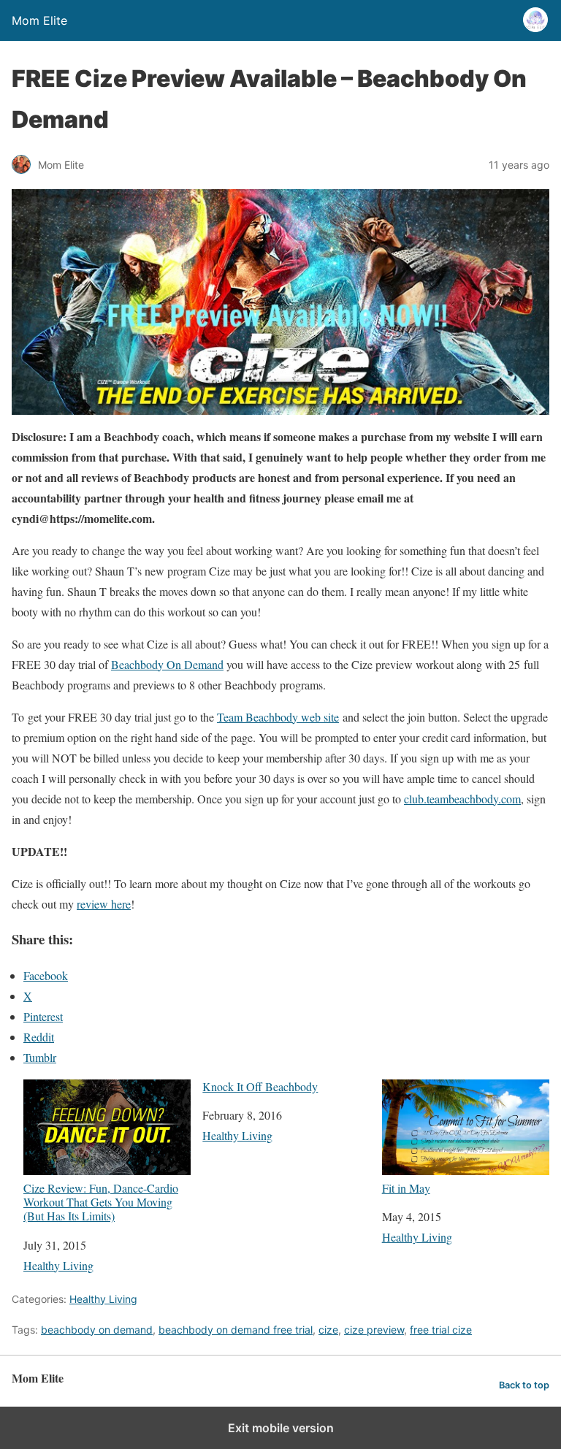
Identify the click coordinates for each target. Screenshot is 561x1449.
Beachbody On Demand (167, 664)
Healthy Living (58, 1265)
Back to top (524, 1385)
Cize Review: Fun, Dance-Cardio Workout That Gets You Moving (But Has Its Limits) (100, 1201)
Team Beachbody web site (278, 716)
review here (104, 903)
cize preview (374, 1329)
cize (328, 1329)
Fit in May (406, 1187)
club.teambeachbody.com (462, 798)
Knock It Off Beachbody (260, 1086)
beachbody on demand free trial (236, 1329)
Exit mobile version (281, 1428)
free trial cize (441, 1329)
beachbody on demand (97, 1329)
